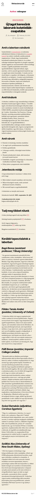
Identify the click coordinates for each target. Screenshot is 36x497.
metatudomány (16, 52)
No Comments (19, 38)
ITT (28, 215)
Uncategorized (18, 20)
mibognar (12, 35)
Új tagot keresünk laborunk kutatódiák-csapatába (18, 27)
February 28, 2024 (24, 35)
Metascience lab (18, 3)
